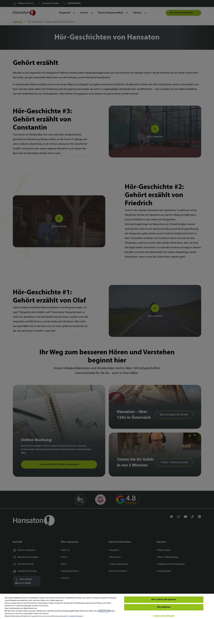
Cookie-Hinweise (75, 616)
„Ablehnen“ (104, 611)
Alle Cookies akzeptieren (163, 599)
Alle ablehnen (163, 607)
